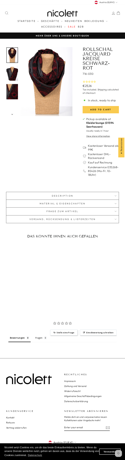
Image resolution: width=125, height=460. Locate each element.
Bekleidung (94, 20)
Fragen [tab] (39, 337)
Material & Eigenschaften (62, 203)
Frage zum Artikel (62, 211)
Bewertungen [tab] (17, 337)
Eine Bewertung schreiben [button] (99, 332)
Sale (72, 26)
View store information (98, 136)
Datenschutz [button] (35, 455)
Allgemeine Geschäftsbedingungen (83, 396)
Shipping (102, 89)
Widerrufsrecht (72, 391)
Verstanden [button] (110, 451)
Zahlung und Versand (75, 386)
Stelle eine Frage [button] (65, 332)
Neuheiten (73, 20)
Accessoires (52, 26)
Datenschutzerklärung (76, 401)
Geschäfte (50, 20)
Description (62, 195)
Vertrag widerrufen (16, 427)
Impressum (70, 381)
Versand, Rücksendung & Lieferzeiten (62, 219)
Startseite (27, 20)
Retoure (10, 422)
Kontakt (10, 417)
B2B (81, 26)
